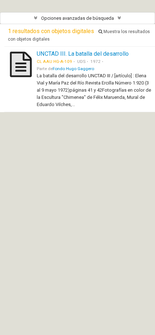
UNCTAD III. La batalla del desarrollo (83, 53)
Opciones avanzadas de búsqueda (77, 18)
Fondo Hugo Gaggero (73, 68)
